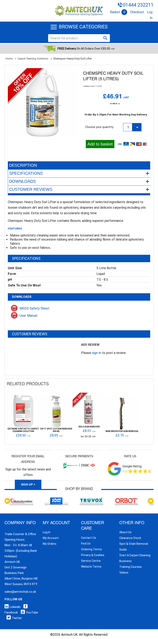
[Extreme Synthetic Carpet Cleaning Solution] (23, 397)
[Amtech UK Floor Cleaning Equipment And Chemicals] (79, 10)
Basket (117, 12)
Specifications (79, 173)
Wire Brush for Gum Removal (122, 431)
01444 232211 (138, 5)
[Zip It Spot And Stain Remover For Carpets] (56, 397)
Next (150, 501)
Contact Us (88, 537)
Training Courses (130, 566)
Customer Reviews (79, 189)
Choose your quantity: (99, 127)
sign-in (96, 353)
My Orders (49, 543)
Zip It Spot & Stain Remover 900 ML (56, 430)
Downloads (79, 181)
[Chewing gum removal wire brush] (122, 399)
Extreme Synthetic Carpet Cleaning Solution (23, 430)
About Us (125, 532)
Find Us (86, 543)
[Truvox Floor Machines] (91, 498)
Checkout (137, 12)
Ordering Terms (91, 549)
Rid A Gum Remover (89, 427)
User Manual (28, 316)
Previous (7, 501)
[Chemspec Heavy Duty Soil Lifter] (42, 71)
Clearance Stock (130, 538)
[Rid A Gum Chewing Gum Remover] (89, 395)
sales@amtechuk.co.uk (20, 592)
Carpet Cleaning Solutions (32, 58)
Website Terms (91, 566)
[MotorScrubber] (22, 498)
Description (23, 165)
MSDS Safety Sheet (34, 308)
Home (9, 58)
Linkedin (15, 607)
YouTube (32, 612)
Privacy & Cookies (92, 555)
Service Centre (91, 560)
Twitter (17, 618)
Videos (123, 572)
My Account (51, 538)
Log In (46, 532)
